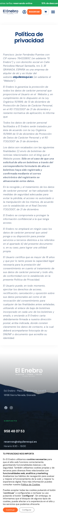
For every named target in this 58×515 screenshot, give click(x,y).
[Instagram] (11, 408)
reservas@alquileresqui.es (20, 441)
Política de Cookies (30, 484)
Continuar (10, 510)
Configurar (26, 510)
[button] (53, 11)
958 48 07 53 (14, 431)
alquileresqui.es (23, 77)
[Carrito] (46, 12)
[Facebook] (6, 408)
